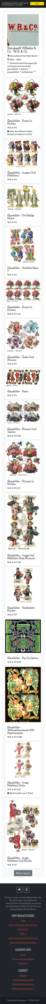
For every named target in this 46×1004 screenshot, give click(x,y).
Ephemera (23, 929)
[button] (19, 890)
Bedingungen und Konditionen (23, 938)
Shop (23, 954)
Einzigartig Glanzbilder (23, 959)
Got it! (37, 3)
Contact (23, 975)
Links (23, 920)
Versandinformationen (23, 984)
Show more (23, 873)
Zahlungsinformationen (23, 988)
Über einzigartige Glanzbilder (23, 925)
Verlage (23, 933)
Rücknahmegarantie (23, 980)
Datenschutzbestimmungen (23, 942)
